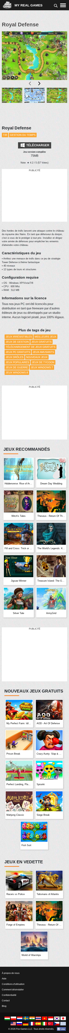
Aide (4, 978)
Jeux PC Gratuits (18, 352)
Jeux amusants (43, 352)
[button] (12, 104)
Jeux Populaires (17, 362)
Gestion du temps (23, 134)
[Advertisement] (34, 195)
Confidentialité (9, 995)
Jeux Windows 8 (17, 372)
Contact (6, 1000)
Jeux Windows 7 (42, 367)
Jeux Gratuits (41, 341)
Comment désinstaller (13, 989)
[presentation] (30, 83)
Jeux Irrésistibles (19, 336)
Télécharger (37, 145)
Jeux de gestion (17, 341)
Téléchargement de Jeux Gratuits (30, 346)
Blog (4, 1006)
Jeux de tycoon (43, 362)
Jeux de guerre (17, 367)
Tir (5, 134)
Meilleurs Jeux (45, 336)
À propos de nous (11, 973)
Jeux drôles (14, 357)
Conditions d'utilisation (13, 984)
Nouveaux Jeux (36, 357)
